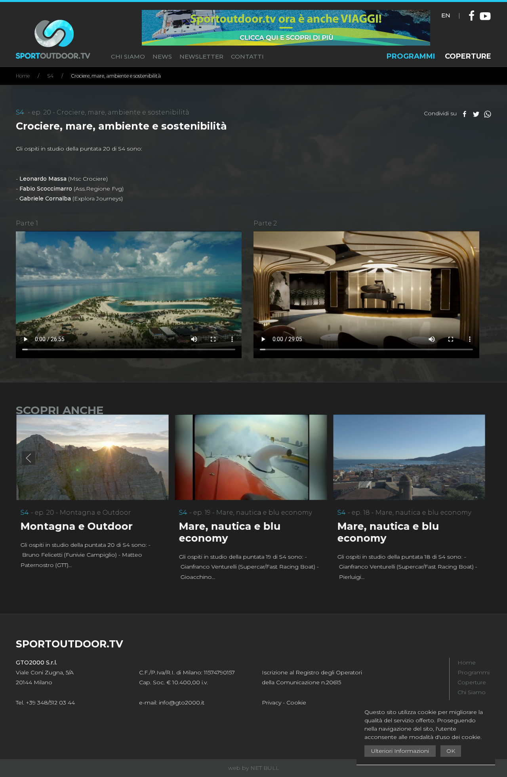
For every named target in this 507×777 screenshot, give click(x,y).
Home (23, 76)
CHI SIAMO (128, 56)
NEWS (162, 56)
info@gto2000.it (181, 702)
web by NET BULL (253, 767)
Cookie (296, 702)
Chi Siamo (471, 692)
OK (450, 750)
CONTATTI (247, 56)
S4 (50, 76)
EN (445, 15)
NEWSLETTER (201, 56)
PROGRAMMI (411, 56)
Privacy (271, 702)
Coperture (471, 682)
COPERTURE (468, 56)
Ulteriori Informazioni (400, 750)
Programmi (473, 672)
